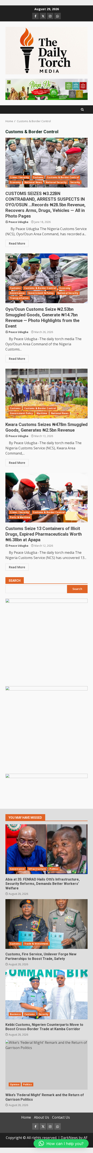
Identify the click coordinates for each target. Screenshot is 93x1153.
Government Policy (21, 413)
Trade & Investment (36, 943)
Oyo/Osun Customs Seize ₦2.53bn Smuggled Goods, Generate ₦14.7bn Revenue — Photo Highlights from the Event (46, 278)
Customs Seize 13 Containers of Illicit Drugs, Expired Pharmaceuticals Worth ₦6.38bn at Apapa (46, 497)
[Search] (82, 109)
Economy (15, 182)
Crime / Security (19, 177)
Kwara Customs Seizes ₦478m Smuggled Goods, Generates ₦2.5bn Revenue (46, 393)
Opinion (14, 1084)
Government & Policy (41, 293)
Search (15, 580)
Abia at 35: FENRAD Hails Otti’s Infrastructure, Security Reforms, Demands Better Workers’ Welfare (46, 849)
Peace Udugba (18, 222)
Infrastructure (37, 868)
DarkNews (69, 1137)
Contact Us (61, 1117)
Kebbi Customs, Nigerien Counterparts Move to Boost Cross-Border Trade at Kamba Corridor (46, 994)
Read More (17, 243)
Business (15, 1014)
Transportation (19, 297)
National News (33, 182)
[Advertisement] (46, 89)
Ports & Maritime (20, 517)
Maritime (42, 413)
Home (26, 1117)
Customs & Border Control (63, 177)
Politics (54, 868)
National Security (56, 182)
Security (75, 182)
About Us (41, 1117)
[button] (61, 1143)
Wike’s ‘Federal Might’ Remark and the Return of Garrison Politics (46, 1065)
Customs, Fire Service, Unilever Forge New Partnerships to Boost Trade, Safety (46, 924)
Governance (17, 293)
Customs (38, 177)
